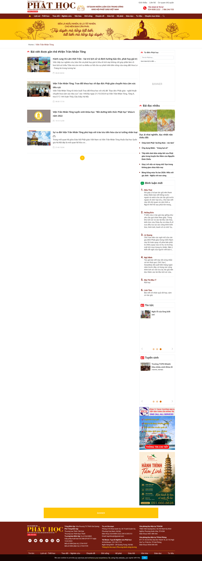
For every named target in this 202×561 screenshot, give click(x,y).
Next (172, 348)
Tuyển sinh (152, 357)
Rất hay (147, 282)
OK (144, 558)
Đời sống (88, 16)
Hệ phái (120, 16)
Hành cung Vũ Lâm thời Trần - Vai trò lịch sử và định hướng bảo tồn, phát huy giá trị (95, 58)
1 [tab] (153, 349)
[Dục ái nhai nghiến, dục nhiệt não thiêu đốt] (157, 120)
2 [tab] (157, 349)
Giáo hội (110, 16)
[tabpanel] (157, 315)
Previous (142, 348)
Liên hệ (152, 2)
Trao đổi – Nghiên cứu (62, 16)
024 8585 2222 (115, 534)
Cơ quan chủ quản (166, 2)
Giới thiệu (143, 2)
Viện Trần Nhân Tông (45, 44)
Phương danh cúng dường (127, 547)
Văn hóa (78, 16)
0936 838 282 (153, 545)
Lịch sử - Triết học (41, 16)
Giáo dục (129, 16)
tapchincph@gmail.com (115, 536)
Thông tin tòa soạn (109, 547)
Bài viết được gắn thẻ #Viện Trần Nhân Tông (58, 51)
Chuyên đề (99, 16)
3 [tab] (160, 349)
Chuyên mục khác (152, 16)
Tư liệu (139, 16)
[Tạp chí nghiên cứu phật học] (51, 6)
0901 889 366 (153, 534)
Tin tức (149, 305)
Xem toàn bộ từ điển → (148, 61)
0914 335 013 (127, 534)
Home (31, 44)
